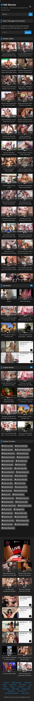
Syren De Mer (21, 516)
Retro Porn (11, 691)
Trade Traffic (25, 693)
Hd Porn (6, 682)
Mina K (6, 494)
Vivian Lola (7, 524)
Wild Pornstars (16, 682)
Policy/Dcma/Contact (11, 693)
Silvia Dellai (7, 513)
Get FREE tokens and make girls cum (7, 279)
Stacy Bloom (21, 513)
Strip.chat (4, 280)
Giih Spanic (7, 475)
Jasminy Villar (21, 479)
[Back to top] (29, 696)
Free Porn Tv (22, 691)
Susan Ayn (7, 516)
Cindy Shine (23, 453)
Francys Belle (8, 472)
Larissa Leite (22, 487)
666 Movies (9, 4)
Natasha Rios (8, 498)
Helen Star (7, 479)
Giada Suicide (23, 472)
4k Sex (12, 687)
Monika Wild (19, 494)
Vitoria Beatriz (23, 520)
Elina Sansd (8, 464)
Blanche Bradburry (23, 449)
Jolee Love (7, 483)
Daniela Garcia (8, 457)
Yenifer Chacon (22, 524)
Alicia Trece (7, 446)
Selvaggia (20, 509)
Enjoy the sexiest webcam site (24, 343)
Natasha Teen (23, 498)
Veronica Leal (8, 520)
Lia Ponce (7, 490)
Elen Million (22, 461)
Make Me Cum (23, 622)
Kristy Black (7, 487)
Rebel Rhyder (25, 505)
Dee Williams (8, 461)
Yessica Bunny (8, 528)
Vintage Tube (26, 689)
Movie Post (12, 684)
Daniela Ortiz (24, 457)
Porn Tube (15, 689)
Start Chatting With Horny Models (22, 279)
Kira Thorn (21, 483)
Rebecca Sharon (9, 505)
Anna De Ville (22, 446)
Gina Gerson (22, 475)
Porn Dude (22, 684)
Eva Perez (7, 468)
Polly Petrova (22, 502)
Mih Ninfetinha (21, 490)
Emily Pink (21, 464)
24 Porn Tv (21, 687)
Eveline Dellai (21, 468)
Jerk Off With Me (24, 353)
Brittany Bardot (8, 453)
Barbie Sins (7, 449)
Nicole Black (8, 502)
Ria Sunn (7, 509)
